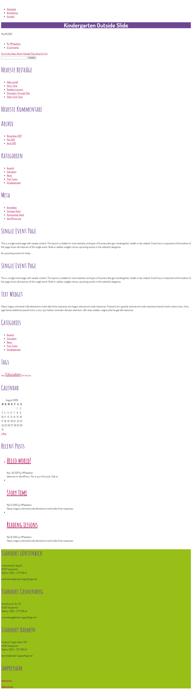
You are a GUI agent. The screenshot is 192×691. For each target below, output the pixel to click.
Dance (3, 375)
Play (23, 375)
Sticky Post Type (15, 96)
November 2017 (14, 135)
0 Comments (13, 47)
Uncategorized (14, 182)
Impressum (6, 680)
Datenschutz (7, 686)
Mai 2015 (11, 139)
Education (11, 171)
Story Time (12, 85)
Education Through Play (18, 93)
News (9, 175)
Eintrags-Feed (13, 211)
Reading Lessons (15, 89)
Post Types (12, 179)
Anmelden (12, 207)
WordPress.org (14, 218)
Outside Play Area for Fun (35, 53)
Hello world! (12, 82)
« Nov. (4, 433)
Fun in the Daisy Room (12, 53)
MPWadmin (15, 43)
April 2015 (11, 143)
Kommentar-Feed (15, 214)
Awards (10, 168)
